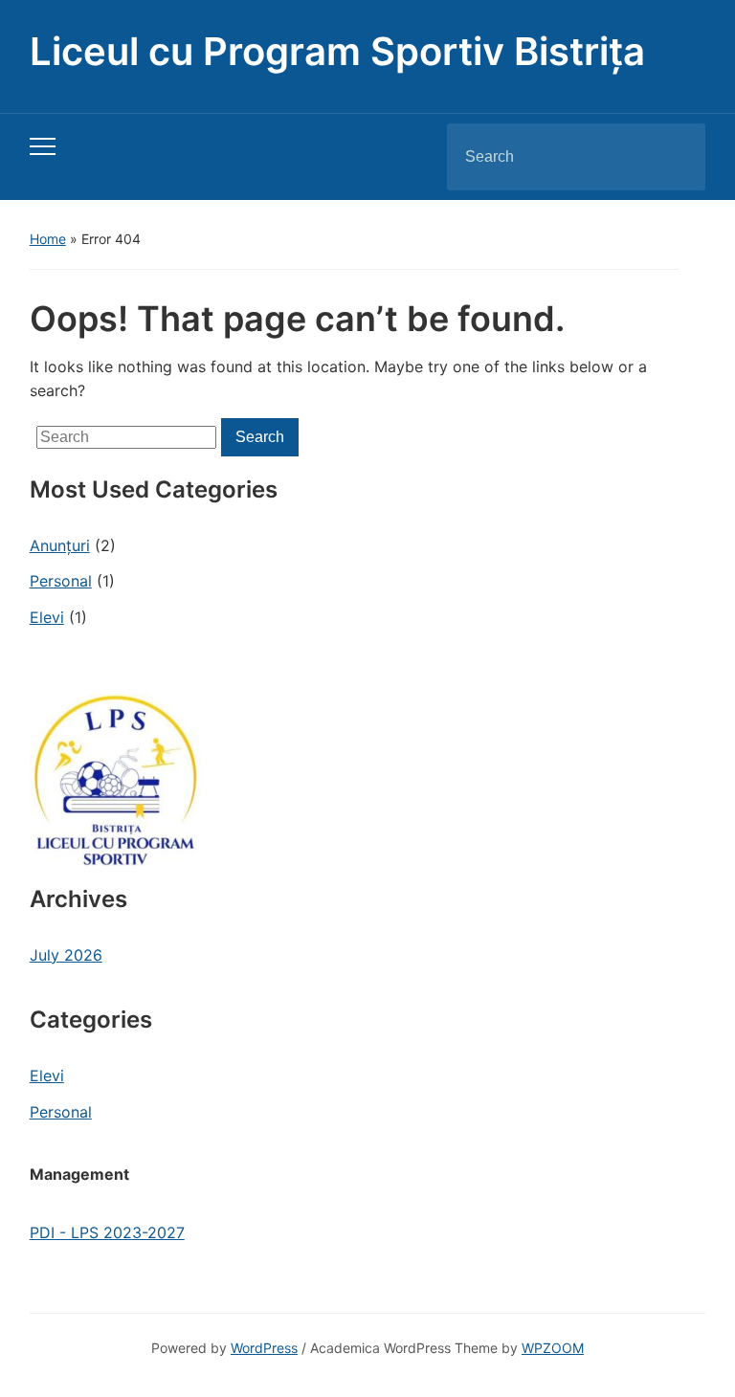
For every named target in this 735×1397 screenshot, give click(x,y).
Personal (61, 580)
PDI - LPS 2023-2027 (107, 1232)
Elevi (47, 617)
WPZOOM (553, 1348)
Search (675, 157)
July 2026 (66, 955)
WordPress (264, 1348)
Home (48, 239)
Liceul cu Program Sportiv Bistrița (337, 51)
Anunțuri (60, 545)
